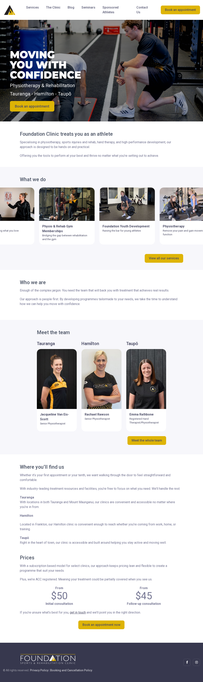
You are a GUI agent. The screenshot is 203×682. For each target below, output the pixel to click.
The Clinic (53, 7)
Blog (71, 7)
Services (32, 7)
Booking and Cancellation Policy (71, 670)
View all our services (164, 258)
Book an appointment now (101, 625)
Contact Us (142, 10)
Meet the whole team (147, 440)
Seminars (88, 7)
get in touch (78, 612)
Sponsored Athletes (110, 10)
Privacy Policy (39, 670)
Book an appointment (180, 10)
